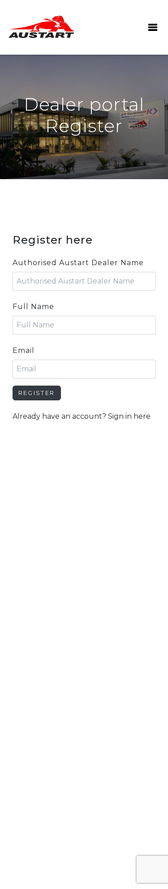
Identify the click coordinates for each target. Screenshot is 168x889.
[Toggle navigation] (152, 27)
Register (36, 393)
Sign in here (129, 416)
